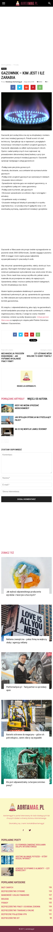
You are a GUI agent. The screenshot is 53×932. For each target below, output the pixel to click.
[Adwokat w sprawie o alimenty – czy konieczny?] (7, 872)
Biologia (5, 899)
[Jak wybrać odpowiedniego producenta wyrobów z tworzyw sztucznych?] (26, 575)
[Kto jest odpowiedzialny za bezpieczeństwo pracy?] (26, 765)
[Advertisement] (26, 34)
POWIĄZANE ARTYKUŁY (12, 398)
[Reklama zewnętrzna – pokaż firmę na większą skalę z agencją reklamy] (26, 623)
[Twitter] (29, 830)
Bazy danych (7, 887)
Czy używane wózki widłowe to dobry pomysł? (39, 354)
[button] (49, 3)
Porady (4, 69)
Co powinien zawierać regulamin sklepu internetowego (30, 846)
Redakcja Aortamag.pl (14, 82)
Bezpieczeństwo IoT (10, 918)
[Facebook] (23, 830)
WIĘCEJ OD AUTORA (37, 398)
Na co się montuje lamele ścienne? (31, 429)
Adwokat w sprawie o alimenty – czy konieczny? (33, 869)
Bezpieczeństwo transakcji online (17, 910)
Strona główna (6, 65)
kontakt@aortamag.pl (35, 823)
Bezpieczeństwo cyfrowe (13, 891)
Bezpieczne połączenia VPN (14, 914)
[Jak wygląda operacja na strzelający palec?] (7, 420)
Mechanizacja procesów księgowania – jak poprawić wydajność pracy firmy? (12, 357)
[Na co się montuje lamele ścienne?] (7, 432)
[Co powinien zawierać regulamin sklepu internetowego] (7, 848)
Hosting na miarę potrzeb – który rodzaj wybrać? (31, 857)
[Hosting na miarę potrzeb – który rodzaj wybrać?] (7, 860)
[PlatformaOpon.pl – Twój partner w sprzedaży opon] (26, 670)
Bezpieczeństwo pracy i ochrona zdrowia (20, 906)
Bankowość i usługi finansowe (15, 895)
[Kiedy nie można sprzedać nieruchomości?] (7, 408)
